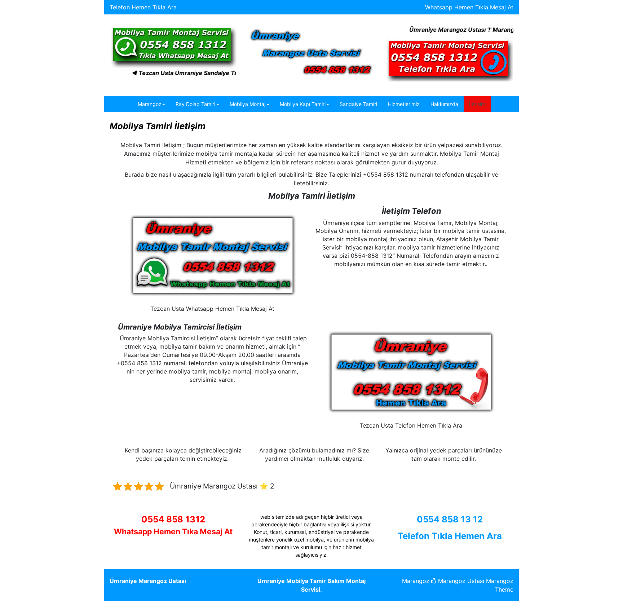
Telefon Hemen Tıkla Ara (143, 7)
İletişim (477, 104)
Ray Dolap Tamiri (195, 104)
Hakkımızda (444, 104)
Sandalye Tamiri (358, 104)
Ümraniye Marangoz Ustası (148, 580)
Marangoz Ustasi (460, 580)
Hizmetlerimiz (404, 104)
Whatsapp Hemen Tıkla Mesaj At (469, 7)
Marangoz (150, 104)
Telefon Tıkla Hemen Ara (450, 536)
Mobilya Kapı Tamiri (303, 104)
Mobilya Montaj (247, 104)
